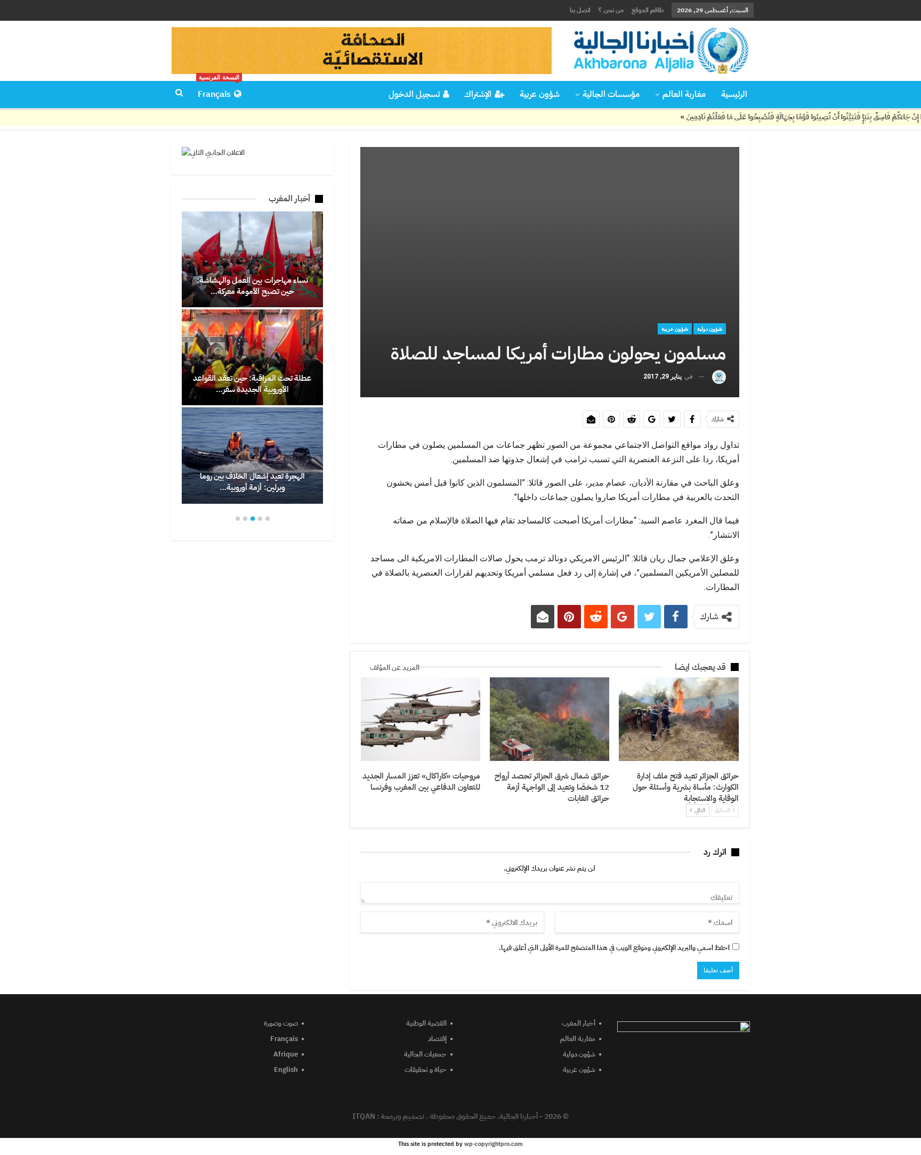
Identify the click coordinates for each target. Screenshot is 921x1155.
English (286, 1069)
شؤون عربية (540, 94)
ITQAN (363, 1116)
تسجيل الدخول (414, 94)
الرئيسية (734, 94)
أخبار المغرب (578, 1023)
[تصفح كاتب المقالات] (719, 377)
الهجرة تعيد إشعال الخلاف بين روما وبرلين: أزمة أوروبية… (252, 482)
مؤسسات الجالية (611, 94)
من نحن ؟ (611, 10)
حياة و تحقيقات (426, 1069)
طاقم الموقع (648, 10)
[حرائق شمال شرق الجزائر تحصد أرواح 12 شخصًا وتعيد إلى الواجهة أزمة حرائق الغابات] (549, 719)
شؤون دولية (709, 329)
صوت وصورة (281, 1023)
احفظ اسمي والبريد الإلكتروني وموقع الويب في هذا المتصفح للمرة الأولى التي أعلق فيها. (614, 948)
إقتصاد (437, 1039)
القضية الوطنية (426, 1023)
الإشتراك (477, 94)
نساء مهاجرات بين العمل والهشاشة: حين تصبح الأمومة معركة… (252, 286)
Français (218, 91)
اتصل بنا (580, 10)
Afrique (285, 1054)
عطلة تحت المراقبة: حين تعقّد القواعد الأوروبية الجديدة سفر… (252, 384)
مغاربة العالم (684, 94)
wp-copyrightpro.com (493, 1144)
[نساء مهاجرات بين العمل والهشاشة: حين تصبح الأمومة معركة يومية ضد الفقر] (252, 259)
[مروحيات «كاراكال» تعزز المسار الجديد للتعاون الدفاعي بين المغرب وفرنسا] (420, 719)
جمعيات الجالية (425, 1054)
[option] (252, 357)
